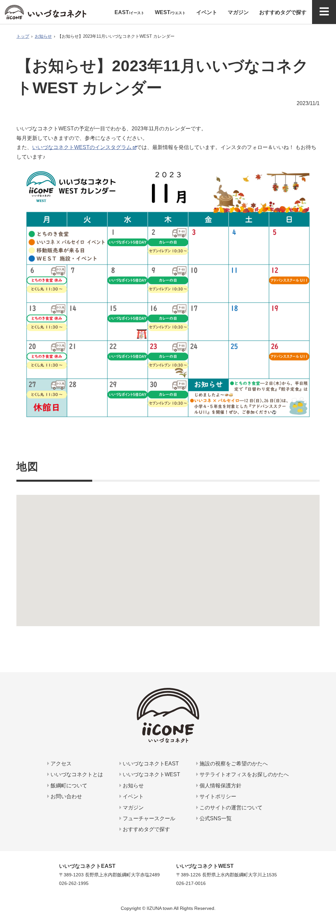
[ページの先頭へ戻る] (328, 892)
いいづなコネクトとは (76, 774)
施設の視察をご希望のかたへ (233, 763)
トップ (22, 36)
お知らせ (43, 36)
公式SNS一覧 (215, 818)
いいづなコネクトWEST (150, 774)
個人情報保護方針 (220, 785)
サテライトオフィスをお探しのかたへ (243, 774)
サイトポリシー (217, 796)
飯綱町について (68, 785)
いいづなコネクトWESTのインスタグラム (82, 147)
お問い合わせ (65, 796)
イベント (132, 796)
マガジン (132, 807)
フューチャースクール (148, 818)
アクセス (60, 763)
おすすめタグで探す (145, 829)
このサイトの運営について (230, 807)
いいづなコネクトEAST (150, 763)
